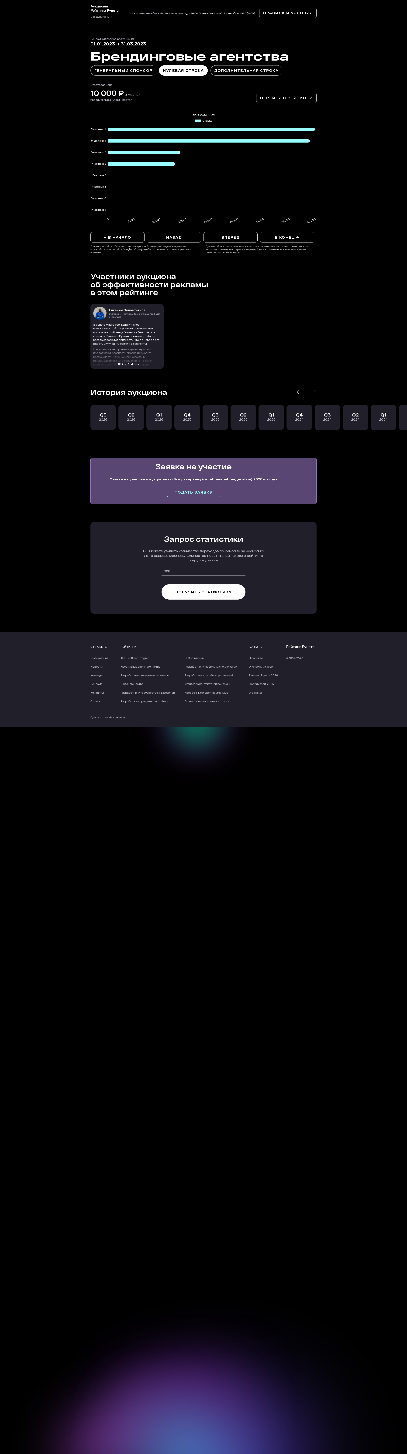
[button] (300, 392)
